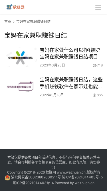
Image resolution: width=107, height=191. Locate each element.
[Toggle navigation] (98, 7)
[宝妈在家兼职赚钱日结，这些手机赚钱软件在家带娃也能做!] (20, 86)
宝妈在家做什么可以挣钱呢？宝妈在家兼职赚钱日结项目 (71, 53)
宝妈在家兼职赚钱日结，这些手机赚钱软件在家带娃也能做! (71, 83)
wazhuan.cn (84, 183)
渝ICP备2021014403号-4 (34, 183)
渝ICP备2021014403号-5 (82, 177)
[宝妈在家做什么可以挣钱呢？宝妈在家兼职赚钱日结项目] (20, 57)
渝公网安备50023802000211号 (36, 177)
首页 (7, 21)
